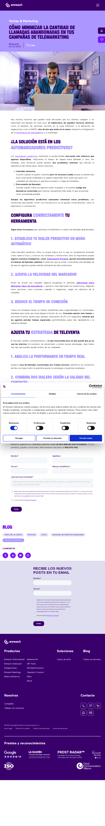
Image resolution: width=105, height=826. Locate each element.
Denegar (19, 438)
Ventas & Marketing (13, 540)
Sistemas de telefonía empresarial (68, 535)
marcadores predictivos (26, 156)
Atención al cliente (13, 535)
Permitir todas (86, 438)
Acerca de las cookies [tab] (87, 394)
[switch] (39, 428)
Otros (44, 535)
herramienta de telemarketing (29, 133)
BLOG (7, 527)
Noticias (31, 535)
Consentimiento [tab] (18, 394)
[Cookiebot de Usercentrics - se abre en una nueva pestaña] (91, 386)
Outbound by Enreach (57, 259)
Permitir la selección (52, 438)
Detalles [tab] (52, 394)
